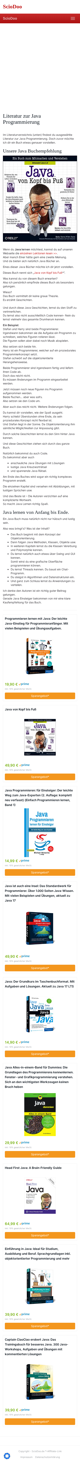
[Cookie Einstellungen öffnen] (7, 1458)
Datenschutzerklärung (47, 1457)
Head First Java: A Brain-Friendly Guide (33, 1168)
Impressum (26, 1457)
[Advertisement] (40, 65)
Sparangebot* (40, 695)
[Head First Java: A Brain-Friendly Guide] (40, 1195)
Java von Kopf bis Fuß (48, 272)
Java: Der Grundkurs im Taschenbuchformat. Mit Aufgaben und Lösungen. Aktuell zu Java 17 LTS (40, 984)
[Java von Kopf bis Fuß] (40, 737)
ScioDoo (10, 18)
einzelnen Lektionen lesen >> (38, 253)
